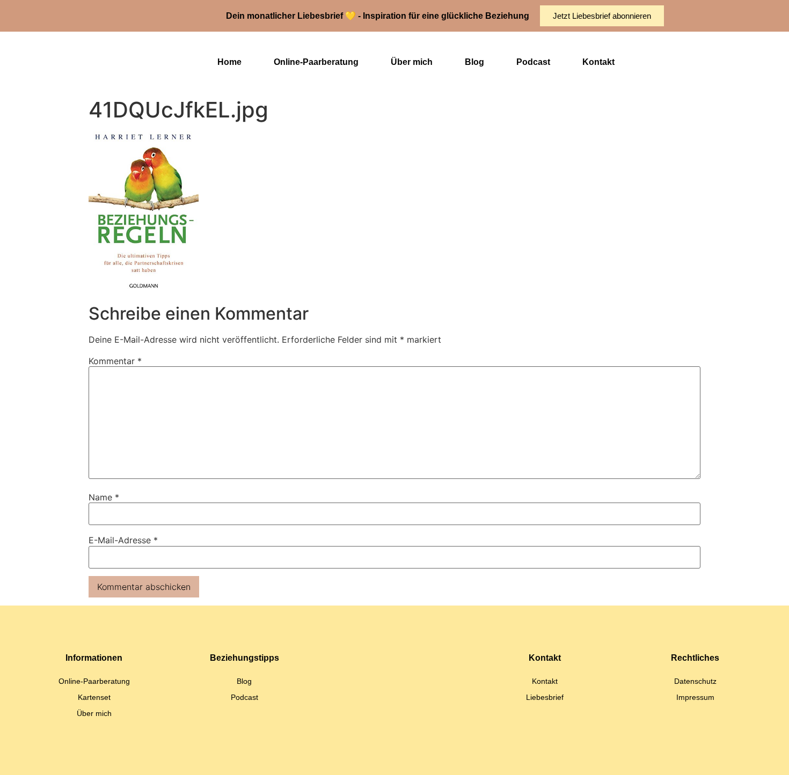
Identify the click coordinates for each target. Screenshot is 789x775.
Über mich (412, 62)
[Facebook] (434, 756)
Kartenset (94, 697)
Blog (474, 62)
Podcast (533, 62)
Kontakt (598, 62)
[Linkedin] (354, 756)
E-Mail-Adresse (123, 540)
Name (104, 497)
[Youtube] (407, 756)
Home (229, 62)
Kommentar (115, 361)
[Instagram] (381, 756)
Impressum (695, 697)
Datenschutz (695, 681)
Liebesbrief (545, 697)
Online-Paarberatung (316, 62)
